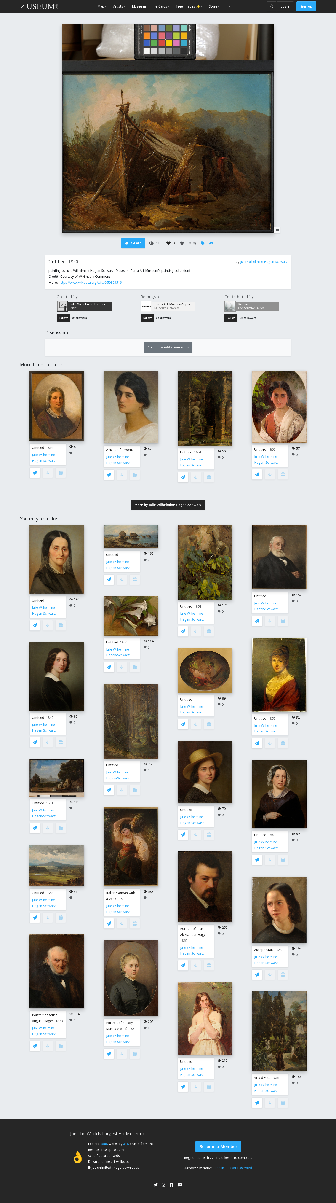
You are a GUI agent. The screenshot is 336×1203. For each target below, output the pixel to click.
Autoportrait (263, 949)
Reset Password (240, 1167)
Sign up (306, 6)
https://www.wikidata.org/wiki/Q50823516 (90, 282)
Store (213, 6)
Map (100, 6)
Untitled (38, 447)
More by (168, 505)
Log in (285, 6)
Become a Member (218, 1146)
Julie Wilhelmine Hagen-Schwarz (264, 261)
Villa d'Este (262, 1077)
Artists (118, 6)
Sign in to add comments (168, 347)
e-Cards (161, 6)
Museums (139, 6)
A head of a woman (121, 449)
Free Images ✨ (188, 6)
